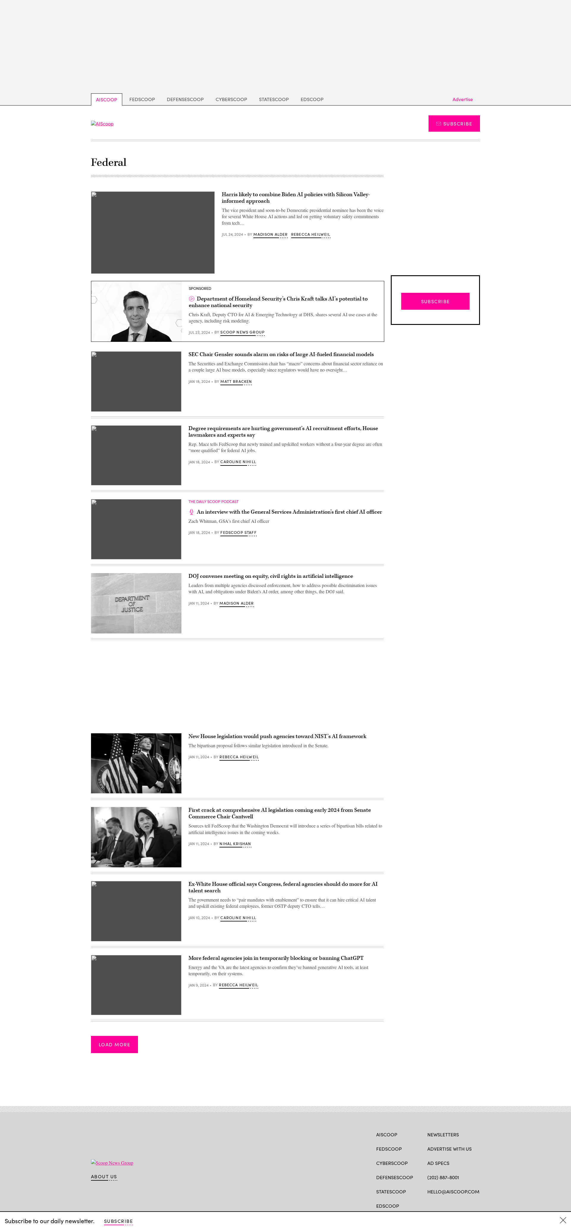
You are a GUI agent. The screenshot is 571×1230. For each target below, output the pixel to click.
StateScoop (274, 99)
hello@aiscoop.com (453, 1191)
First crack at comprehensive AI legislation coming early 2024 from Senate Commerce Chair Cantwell (280, 813)
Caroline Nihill (238, 461)
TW (441, 1205)
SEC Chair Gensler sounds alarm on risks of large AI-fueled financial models (281, 354)
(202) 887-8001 (443, 1177)
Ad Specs (438, 1163)
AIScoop (106, 99)
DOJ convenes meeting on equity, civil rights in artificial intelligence (271, 576)
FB (430, 1205)
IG (462, 1205)
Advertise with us (449, 1149)
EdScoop (312, 99)
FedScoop (142, 99)
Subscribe (457, 123)
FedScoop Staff (238, 532)
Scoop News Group (242, 332)
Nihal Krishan (235, 843)
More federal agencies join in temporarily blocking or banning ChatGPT (276, 958)
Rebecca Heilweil (310, 234)
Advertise (463, 99)
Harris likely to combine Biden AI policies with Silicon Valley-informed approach (296, 198)
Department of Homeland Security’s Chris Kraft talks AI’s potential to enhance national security (278, 302)
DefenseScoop (185, 99)
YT (474, 1205)
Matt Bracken (236, 381)
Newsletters (443, 1134)
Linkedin (453, 1205)
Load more (114, 1044)
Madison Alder (270, 234)
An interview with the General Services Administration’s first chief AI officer (289, 512)
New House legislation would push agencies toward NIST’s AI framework (277, 736)
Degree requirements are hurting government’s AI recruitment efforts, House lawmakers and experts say (283, 432)
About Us (104, 1176)
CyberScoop (231, 99)
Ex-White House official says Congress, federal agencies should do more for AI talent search (283, 887)
